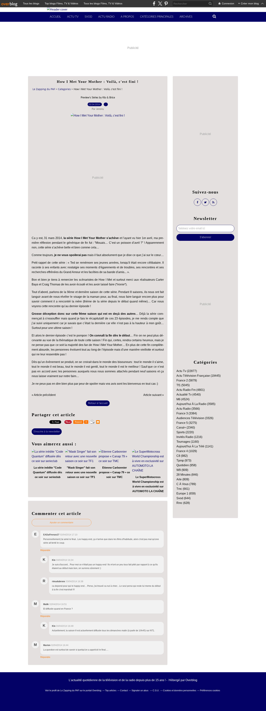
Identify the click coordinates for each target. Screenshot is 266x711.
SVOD (88, 16)
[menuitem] (55, 17)
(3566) (188, 408)
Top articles (110, 690)
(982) (182, 455)
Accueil (55, 16)
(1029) (186, 451)
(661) (182, 488)
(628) (183, 502)
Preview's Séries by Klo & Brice (98, 97)
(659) (186, 493)
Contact (124, 690)
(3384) (186, 413)
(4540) (188, 394)
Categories (64, 89)
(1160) (187, 441)
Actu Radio (106, 16)
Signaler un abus (140, 690)
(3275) (186, 422)
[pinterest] (166, 3)
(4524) (182, 399)
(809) (182, 479)
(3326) (194, 418)
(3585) (195, 404)
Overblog (191, 680)
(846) (187, 474)
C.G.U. (156, 690)
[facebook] (154, 3)
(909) (182, 469)
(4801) (190, 389)
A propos (127, 16)
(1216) (189, 436)
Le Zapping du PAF (44, 89)
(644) (183, 498)
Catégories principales (156, 16)
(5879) (186, 380)
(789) (186, 484)
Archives (186, 16)
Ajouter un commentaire (61, 522)
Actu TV (73, 16)
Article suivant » (153, 394)
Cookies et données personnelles (179, 690)
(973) (183, 460)
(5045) (183, 385)
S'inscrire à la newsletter (46, 431)
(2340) (185, 427)
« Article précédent (44, 394)
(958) (186, 465)
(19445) (198, 375)
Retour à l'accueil (97, 403)
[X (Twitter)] (160, 3)
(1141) (194, 446)
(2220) (185, 432)
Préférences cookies (210, 690)
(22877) (186, 371)
